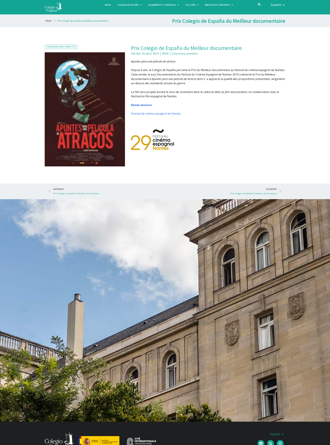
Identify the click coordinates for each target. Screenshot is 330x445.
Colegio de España (128, 4)
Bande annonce (141, 105)
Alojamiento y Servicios (162, 4)
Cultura (190, 4)
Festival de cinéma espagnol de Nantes (156, 113)
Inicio (108, 4)
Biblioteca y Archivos (217, 4)
